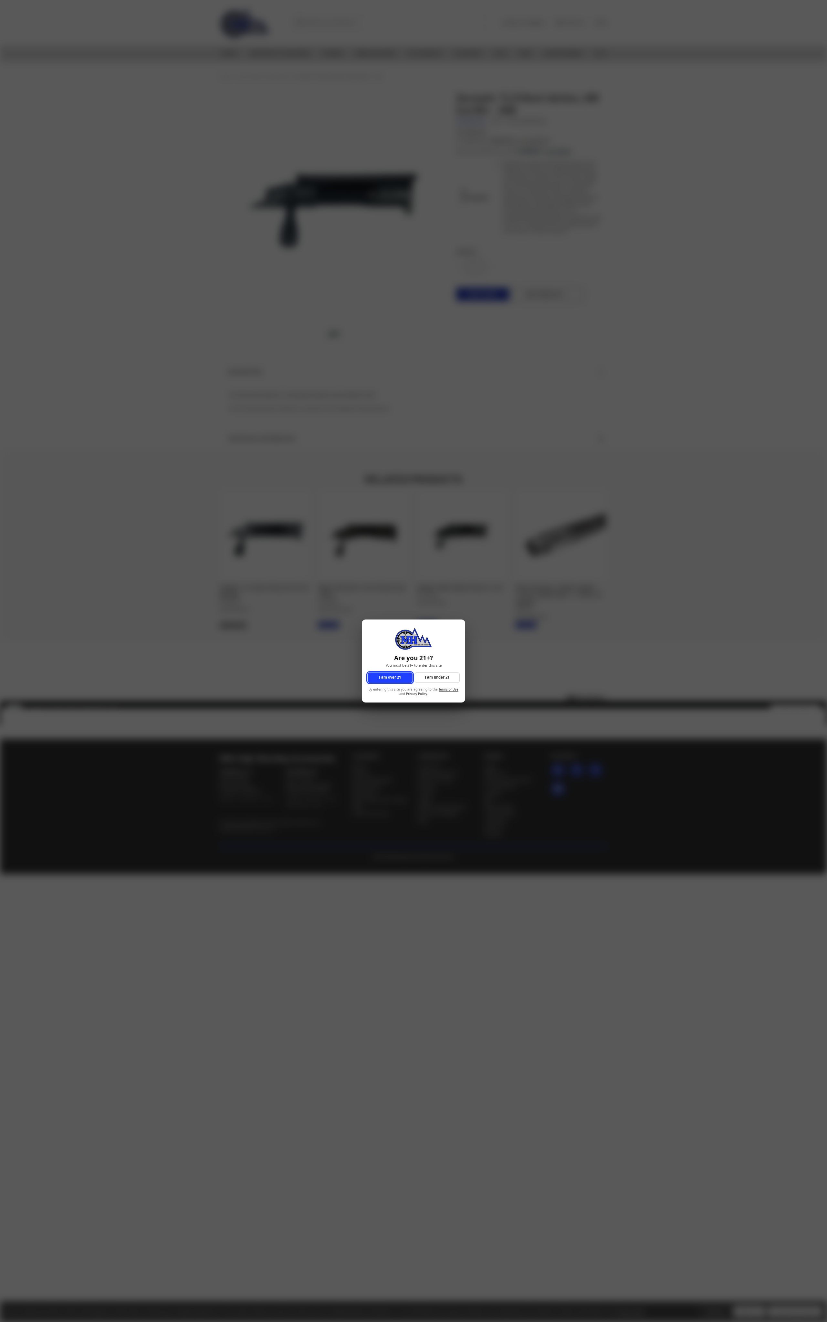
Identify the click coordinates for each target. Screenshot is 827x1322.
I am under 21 (437, 677)
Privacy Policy (416, 694)
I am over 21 (390, 677)
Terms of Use (448, 689)
